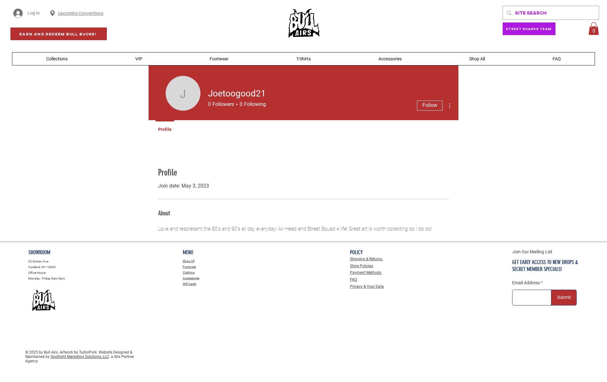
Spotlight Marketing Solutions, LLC (80, 356)
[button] (593, 28)
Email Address (526, 282)
